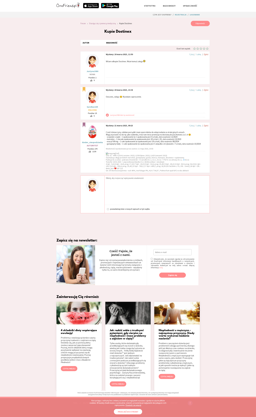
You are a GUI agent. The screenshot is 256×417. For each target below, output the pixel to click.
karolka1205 (92, 107)
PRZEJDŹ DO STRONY (128, 411)
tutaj (161, 267)
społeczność (190, 5)
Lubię (198, 54)
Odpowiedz (200, 23)
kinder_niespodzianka (92, 142)
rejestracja (180, 14)
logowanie (195, 14)
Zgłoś (206, 54)
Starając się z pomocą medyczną (102, 23)
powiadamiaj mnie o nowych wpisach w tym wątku (130, 209)
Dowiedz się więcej (133, 405)
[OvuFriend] (67, 7)
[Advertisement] (66, 57)
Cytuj (191, 54)
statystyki (149, 5)
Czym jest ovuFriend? (162, 14)
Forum (83, 23)
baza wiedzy (169, 5)
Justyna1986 (92, 71)
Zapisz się (172, 275)
